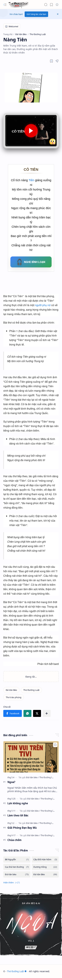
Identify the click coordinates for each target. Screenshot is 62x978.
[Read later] (51, 60)
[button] (4, 4)
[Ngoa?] (31, 756)
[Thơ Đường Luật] (18, 4)
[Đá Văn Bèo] (11, 690)
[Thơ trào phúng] (13, 697)
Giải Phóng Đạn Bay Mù (22, 827)
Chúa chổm (14, 840)
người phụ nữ (43, 305)
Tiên (32, 180)
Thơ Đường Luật (15, 971)
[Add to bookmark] (55, 744)
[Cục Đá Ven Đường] (16, 867)
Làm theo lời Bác (17, 815)
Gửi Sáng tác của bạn (36, 14)
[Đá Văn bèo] (32, 777)
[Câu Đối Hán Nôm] (45, 859)
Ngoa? (11, 782)
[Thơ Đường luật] (47, 777)
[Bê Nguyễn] (16, 859)
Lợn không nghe (17, 803)
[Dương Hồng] (45, 867)
